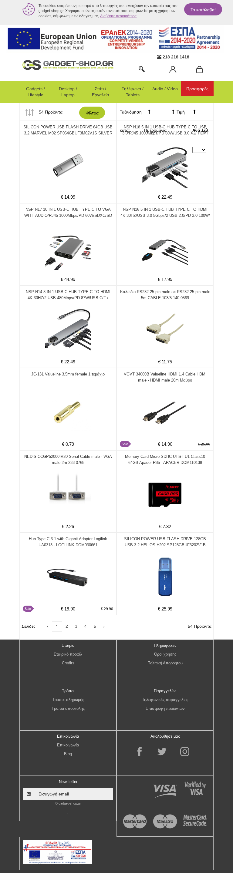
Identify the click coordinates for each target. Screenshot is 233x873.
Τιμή (180, 112)
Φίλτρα (92, 113)
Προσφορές (197, 88)
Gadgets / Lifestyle (35, 91)
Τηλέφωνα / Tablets (133, 91)
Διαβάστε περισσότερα (118, 16)
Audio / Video (165, 88)
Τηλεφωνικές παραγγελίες (165, 699)
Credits (68, 663)
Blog (68, 754)
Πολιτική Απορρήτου (165, 663)
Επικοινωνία (68, 745)
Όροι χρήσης (165, 654)
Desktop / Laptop (68, 91)
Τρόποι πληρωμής (68, 699)
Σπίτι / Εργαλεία (100, 91)
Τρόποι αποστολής (68, 708)
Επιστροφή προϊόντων (165, 708)
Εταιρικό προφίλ (68, 654)
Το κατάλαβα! (203, 9)
